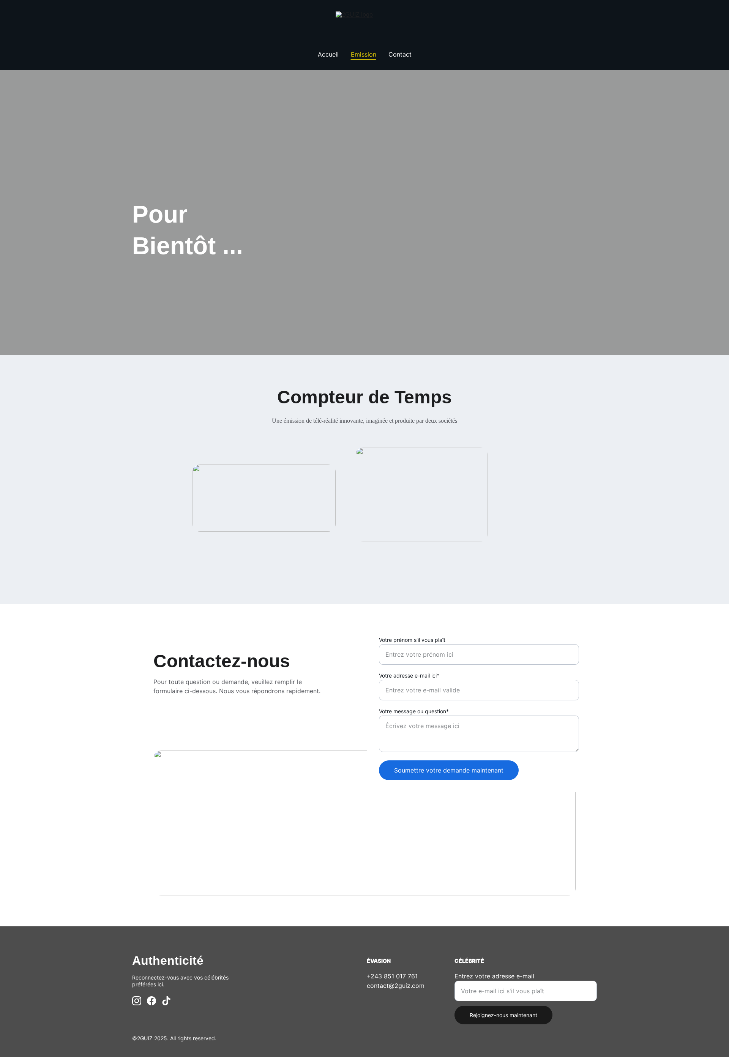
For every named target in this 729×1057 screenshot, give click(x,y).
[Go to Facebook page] (151, 1000)
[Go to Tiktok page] (166, 1000)
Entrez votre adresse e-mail (494, 976)
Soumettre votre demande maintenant (448, 770)
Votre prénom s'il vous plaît (412, 640)
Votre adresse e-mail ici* (409, 675)
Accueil (328, 54)
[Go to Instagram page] (136, 1000)
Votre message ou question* (414, 711)
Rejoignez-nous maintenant (503, 1015)
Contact (400, 54)
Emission (363, 54)
